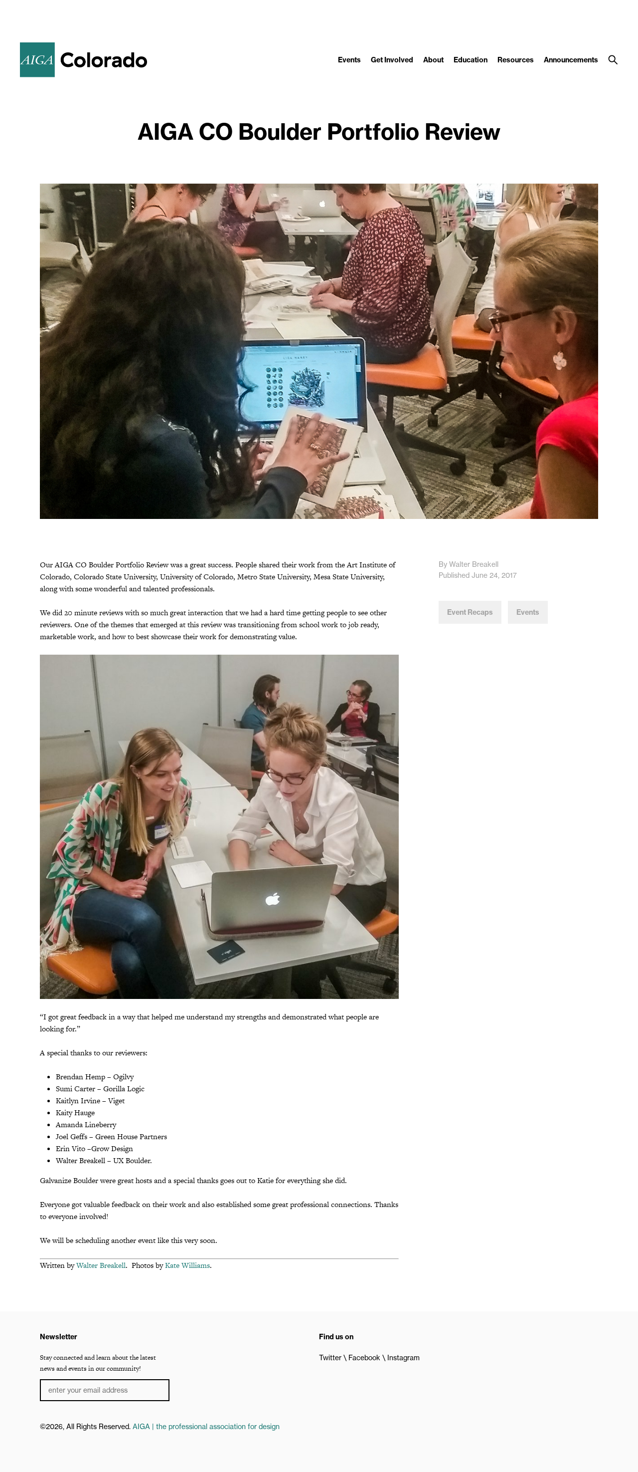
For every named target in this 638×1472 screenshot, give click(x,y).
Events (349, 59)
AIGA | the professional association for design (206, 1426)
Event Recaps (470, 612)
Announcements (571, 59)
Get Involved (392, 59)
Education (470, 59)
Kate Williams (187, 1265)
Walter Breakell (101, 1265)
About (433, 59)
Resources (515, 59)
